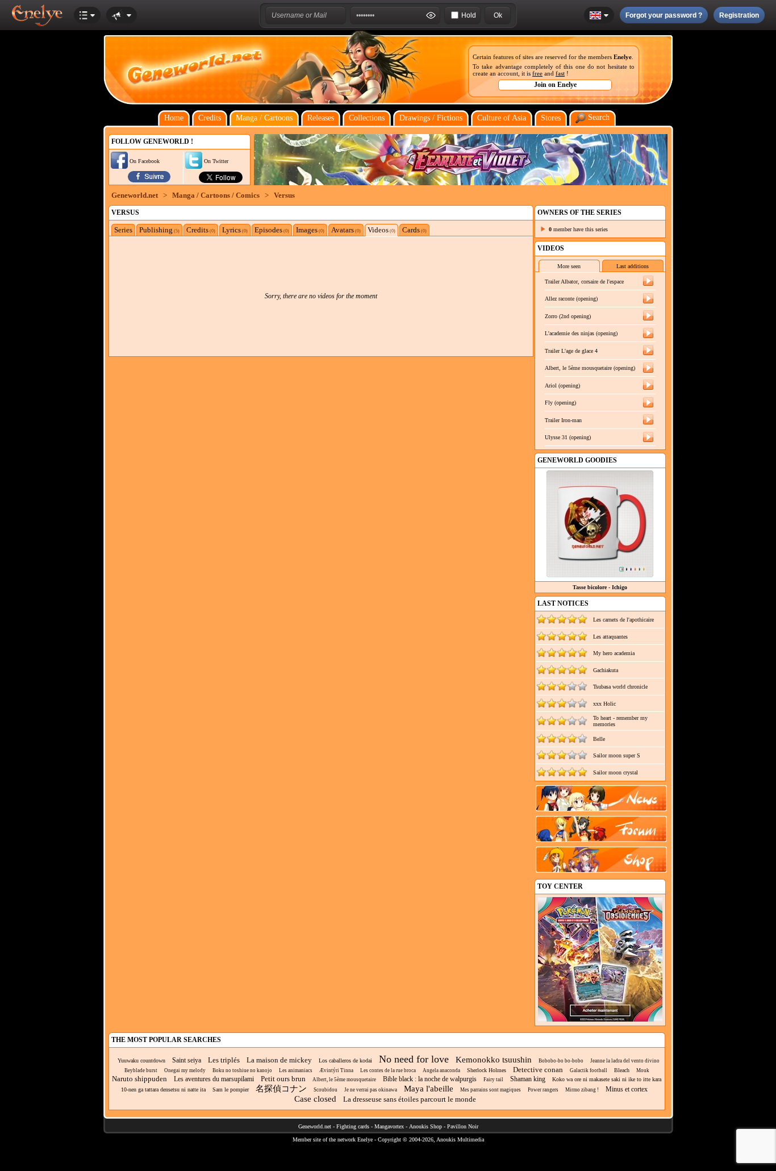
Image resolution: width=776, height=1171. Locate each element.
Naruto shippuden (139, 1078)
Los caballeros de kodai (345, 1060)
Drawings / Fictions (430, 118)
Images (310, 230)
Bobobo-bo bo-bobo (561, 1061)
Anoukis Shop (425, 1126)
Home (173, 118)
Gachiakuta (605, 670)
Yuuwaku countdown (141, 1060)
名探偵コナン (281, 1088)
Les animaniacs (295, 1070)
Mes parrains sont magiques (490, 1090)
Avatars (346, 230)
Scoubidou (325, 1090)
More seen (569, 266)
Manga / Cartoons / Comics (216, 195)
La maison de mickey (279, 1060)
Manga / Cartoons (264, 118)
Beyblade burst (140, 1070)
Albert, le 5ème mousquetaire (344, 1079)
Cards (414, 230)
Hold (468, 15)
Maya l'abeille (428, 1088)
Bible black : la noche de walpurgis (430, 1079)
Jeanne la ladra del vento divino (625, 1061)
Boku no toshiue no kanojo (242, 1070)
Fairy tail (493, 1079)
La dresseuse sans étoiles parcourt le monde (409, 1099)
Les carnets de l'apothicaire (623, 619)
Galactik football (588, 1070)
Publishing (159, 230)
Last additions (632, 266)
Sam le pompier (230, 1089)
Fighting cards (352, 1126)
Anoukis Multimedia (460, 1139)
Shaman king (527, 1079)
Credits (209, 118)
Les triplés (224, 1060)
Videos (381, 230)
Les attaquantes (610, 637)
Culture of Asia (501, 118)
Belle (599, 739)
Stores (551, 118)
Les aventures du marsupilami (214, 1079)
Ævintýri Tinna (336, 1070)
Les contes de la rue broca (388, 1070)
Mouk (642, 1070)
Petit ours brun (283, 1078)
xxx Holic (604, 704)
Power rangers (543, 1090)
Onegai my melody (185, 1070)
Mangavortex (389, 1126)
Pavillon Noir (462, 1126)
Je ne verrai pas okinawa (370, 1090)
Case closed (315, 1098)
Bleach (621, 1070)
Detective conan (538, 1069)
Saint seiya (186, 1060)
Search (598, 117)
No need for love (414, 1059)
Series (123, 230)
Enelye (623, 56)
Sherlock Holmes (486, 1070)
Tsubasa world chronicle (620, 687)
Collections (367, 118)
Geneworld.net (134, 195)
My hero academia (614, 653)
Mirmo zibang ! (582, 1090)
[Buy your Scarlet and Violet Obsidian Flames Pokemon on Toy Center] (600, 1019)
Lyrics (235, 230)
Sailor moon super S (616, 755)
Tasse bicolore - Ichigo (600, 587)
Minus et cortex (627, 1089)
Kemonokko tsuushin (494, 1059)
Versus (284, 195)
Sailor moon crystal (615, 772)
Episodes (272, 230)
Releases (320, 118)
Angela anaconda (441, 1070)
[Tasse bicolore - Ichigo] (600, 575)
